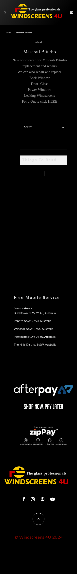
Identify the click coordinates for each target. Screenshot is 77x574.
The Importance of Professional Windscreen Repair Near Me (52, 205)
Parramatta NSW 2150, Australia (34, 336)
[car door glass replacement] (26, 186)
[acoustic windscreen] (26, 262)
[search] (63, 127)
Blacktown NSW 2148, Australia (35, 313)
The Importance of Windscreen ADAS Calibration (48, 222)
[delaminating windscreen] (26, 241)
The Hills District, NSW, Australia (35, 344)
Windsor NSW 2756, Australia (33, 329)
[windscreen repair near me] (26, 205)
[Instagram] (33, 499)
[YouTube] (52, 499)
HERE (52, 101)
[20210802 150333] (26, 223)
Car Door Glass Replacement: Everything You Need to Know (51, 187)
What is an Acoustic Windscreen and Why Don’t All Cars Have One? (50, 263)
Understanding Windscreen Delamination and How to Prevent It (51, 242)
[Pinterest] (42, 499)
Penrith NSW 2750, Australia (32, 321)
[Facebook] (24, 499)
